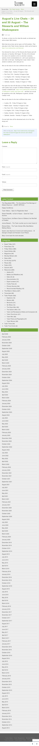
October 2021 (6, 479)
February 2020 (6, 537)
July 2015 (5, 696)
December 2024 (7, 371)
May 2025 (5, 357)
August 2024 (6, 383)
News (22, 9)
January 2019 (6, 574)
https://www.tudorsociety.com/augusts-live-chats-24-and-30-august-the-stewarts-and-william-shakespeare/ (19, 132)
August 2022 (6, 450)
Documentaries (11, 279)
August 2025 (6, 351)
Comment (4, 146)
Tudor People (8, 295)
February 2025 (6, 366)
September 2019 (7, 551)
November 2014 (7, 719)
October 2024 (6, 377)
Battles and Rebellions (13, 274)
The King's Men (11, 307)
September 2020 (7, 516)
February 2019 (6, 571)
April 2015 (5, 705)
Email (6, 174)
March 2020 (5, 534)
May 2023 (5, 424)
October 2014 (6, 722)
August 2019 (6, 554)
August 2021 (6, 484)
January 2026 (6, 340)
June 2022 (5, 455)
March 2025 (5, 363)
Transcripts (7, 293)
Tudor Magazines (19, 738)
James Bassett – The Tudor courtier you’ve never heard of (19, 223)
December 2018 (7, 577)
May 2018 (5, 597)
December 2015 (7, 681)
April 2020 (5, 531)
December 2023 (7, 406)
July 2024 (5, 386)
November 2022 (7, 441)
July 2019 (5, 557)
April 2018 (5, 600)
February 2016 (6, 676)
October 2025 (6, 345)
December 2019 (7, 542)
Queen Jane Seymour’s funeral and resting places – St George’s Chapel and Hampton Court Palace (18, 232)
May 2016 (5, 667)
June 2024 (5, 389)
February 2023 (6, 432)
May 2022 (5, 458)
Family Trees (10, 284)
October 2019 (6, 548)
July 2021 (5, 487)
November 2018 (7, 580)
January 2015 (6, 713)
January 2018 (6, 609)
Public (6, 265)
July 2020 (5, 522)
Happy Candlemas (7, 208)
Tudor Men (10, 316)
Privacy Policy (31, 740)
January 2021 (6, 505)
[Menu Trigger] (34, 4)
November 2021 (7, 476)
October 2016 (6, 652)
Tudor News (9, 738)
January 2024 (6, 403)
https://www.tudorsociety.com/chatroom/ (13, 48)
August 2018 (6, 589)
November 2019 (7, 545)
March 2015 (5, 707)
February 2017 (6, 641)
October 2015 (6, 687)
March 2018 (5, 603)
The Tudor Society (14, 9)
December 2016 (7, 647)
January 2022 (6, 470)
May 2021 (5, 493)
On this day (7, 260)
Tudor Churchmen (12, 314)
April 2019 (5, 566)
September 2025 (7, 348)
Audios (9, 272)
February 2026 (6, 337)
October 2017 (6, 618)
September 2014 (7, 725)
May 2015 (5, 702)
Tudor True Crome (9, 326)
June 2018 (5, 594)
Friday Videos (8, 249)
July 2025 (5, 354)
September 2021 (7, 482)
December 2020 (7, 508)
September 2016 (7, 655)
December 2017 (7, 612)
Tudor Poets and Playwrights (15, 319)
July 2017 (5, 626)
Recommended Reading (14, 288)
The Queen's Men (12, 309)
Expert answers (11, 281)
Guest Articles (8, 251)
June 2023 (5, 421)
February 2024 (6, 400)
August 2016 (6, 658)
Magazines (7, 253)
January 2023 (6, 435)
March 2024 (5, 398)
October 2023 (6, 409)
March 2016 (5, 673)
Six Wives (9, 305)
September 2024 (7, 380)
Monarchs (10, 302)
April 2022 (5, 461)
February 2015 (6, 710)
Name (6, 167)
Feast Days (7, 246)
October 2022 (6, 444)
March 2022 (5, 464)
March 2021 (5, 499)
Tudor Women (11, 321)
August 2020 (6, 519)
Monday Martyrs (9, 256)
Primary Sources (12, 286)
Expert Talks (8, 244)
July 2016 (5, 661)
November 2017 (7, 615)
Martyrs (9, 300)
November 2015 (7, 684)
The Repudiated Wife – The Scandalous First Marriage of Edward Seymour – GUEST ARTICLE (19, 204)
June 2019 (5, 560)
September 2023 (7, 412)
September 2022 (7, 447)
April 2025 (5, 360)
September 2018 (7, 586)
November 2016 (7, 650)
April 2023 (5, 427)
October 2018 (6, 583)
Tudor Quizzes (8, 740)
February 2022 (6, 467)
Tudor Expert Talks (20, 740)
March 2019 (5, 568)
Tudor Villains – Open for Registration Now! (15, 211)
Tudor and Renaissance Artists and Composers (21, 312)
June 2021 (5, 490)
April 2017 (5, 635)
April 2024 (5, 395)
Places (6, 263)
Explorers (9, 298)
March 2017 (5, 638)
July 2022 (5, 453)
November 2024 (7, 374)
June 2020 (5, 525)
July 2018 (5, 592)
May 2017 (5, 632)
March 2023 (5, 429)
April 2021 (5, 496)
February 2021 (6, 502)
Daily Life (9, 277)
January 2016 (6, 678)
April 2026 (5, 334)
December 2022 (7, 438)
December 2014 (7, 716)
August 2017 (6, 623)
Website (4, 182)
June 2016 (5, 664)
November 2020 (7, 511)
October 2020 (6, 513)
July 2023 (5, 418)
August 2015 (6, 693)
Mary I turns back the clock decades (13, 235)
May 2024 (5, 392)
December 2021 (7, 473)
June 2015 (5, 699)
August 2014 (6, 728)
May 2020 (5, 528)
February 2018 (6, 606)
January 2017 (6, 644)
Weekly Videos (30, 738)
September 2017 (7, 621)
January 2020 (6, 539)
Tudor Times (8, 323)
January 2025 (6, 369)
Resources (7, 270)
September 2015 (7, 690)
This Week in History (10, 291)
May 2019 (5, 563)
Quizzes (6, 267)
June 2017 (5, 629)
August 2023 (6, 415)
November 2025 (7, 343)
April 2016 (5, 670)
